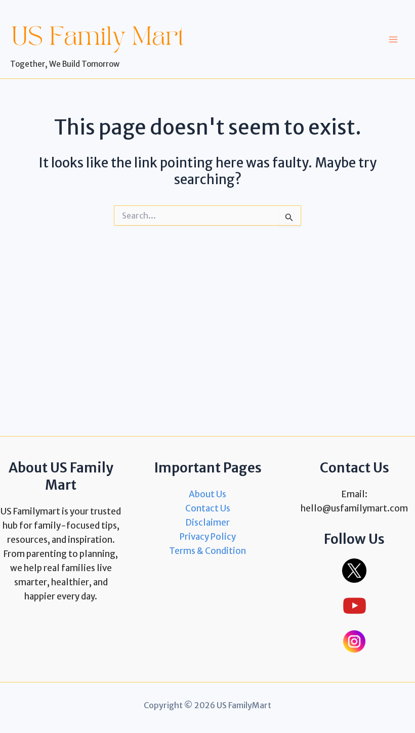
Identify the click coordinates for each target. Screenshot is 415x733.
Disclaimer (207, 522)
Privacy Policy (208, 536)
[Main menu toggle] (393, 39)
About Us (207, 494)
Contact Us (207, 508)
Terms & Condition (207, 550)
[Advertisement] (207, 331)
